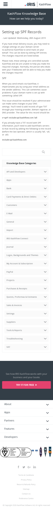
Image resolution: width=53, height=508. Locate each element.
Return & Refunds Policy (26, 484)
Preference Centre (26, 498)
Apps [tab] (9, 180)
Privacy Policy (26, 480)
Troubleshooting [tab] (15, 338)
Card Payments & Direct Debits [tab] (21, 196)
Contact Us (26, 494)
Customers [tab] (12, 205)
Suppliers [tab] (11, 322)
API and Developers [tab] (16, 171)
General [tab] (10, 221)
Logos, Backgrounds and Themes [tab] (22, 255)
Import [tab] (10, 230)
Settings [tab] (10, 313)
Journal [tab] (10, 246)
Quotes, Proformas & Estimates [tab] (22, 297)
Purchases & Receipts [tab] (17, 288)
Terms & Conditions (26, 475)
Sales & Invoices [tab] (14, 305)
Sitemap (26, 489)
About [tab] (7, 404)
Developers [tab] (11, 437)
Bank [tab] (9, 188)
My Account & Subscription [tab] (20, 263)
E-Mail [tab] (9, 213)
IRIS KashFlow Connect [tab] (17, 238)
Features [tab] (9, 428)
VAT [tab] (8, 347)
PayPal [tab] (10, 271)
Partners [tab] (9, 420)
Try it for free (25, 384)
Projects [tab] (10, 280)
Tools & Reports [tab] (14, 330)
